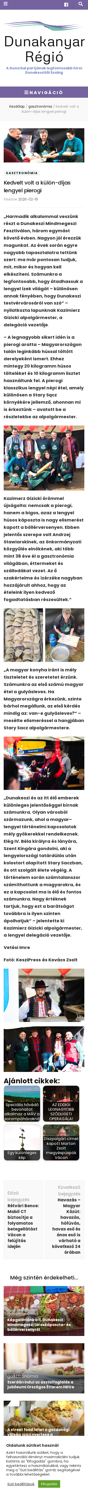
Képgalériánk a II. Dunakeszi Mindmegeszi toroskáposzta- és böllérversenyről (39, 1324)
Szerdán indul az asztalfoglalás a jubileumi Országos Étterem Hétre (40, 1385)
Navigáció (46, 92)
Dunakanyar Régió (44, 48)
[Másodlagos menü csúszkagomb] (6, 3)
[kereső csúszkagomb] (80, 4)
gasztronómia (22, 173)
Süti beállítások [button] (20, 1484)
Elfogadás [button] (49, 1484)
